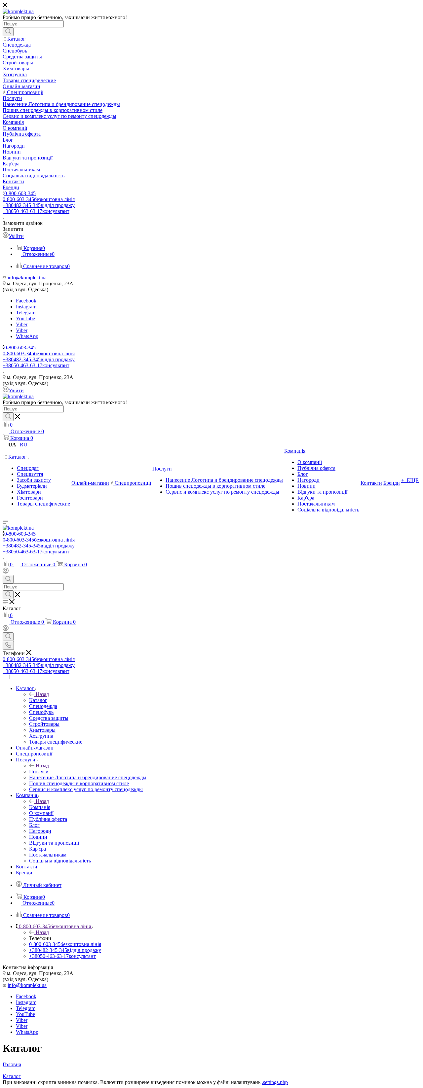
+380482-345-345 (39, 205)
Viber (21, 324)
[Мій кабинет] (6, 572)
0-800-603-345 (20, 193)
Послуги (39, 771)
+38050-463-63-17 (36, 211)
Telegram (25, 312)
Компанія (39, 807)
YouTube (25, 318)
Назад (42, 694)
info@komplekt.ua (27, 277)
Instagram (26, 306)
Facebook (26, 300)
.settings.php (275, 1082)
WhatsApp (27, 336)
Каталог (38, 700)
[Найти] (8, 31)
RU (23, 444)
